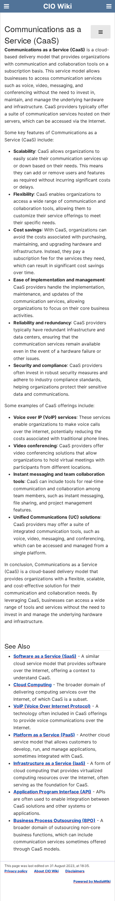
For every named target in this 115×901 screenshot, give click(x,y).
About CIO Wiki (46, 871)
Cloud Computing (32, 684)
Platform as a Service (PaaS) (44, 735)
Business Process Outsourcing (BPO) (54, 820)
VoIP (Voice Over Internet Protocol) (52, 706)
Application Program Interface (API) (52, 791)
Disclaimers (75, 871)
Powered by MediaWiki (92, 881)
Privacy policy (15, 871)
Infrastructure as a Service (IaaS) (49, 763)
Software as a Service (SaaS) (44, 656)
